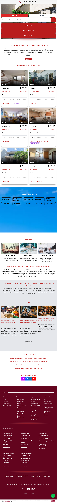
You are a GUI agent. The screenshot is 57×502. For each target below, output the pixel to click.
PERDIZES (32, 88)
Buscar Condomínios (28, 30)
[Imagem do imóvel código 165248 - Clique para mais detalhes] (42, 156)
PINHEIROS (33, 126)
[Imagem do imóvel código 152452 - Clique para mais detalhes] (42, 116)
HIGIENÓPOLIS (6, 126)
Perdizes (6, 204)
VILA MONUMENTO (7, 166)
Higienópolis (28, 199)
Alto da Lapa (6, 199)
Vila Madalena (39, 204)
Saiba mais (28, 59)
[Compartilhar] (20, 88)
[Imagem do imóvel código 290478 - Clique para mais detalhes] (14, 116)
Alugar (42, 15)
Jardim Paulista (48, 199)
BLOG (4, 399)
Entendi (53, 500)
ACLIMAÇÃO (33, 166)
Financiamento (35, 403)
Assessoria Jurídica (36, 405)
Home (4, 397)
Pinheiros (17, 204)
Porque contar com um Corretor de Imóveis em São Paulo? (27, 361)
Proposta (33, 408)
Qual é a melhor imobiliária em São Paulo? (27, 368)
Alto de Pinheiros (16, 199)
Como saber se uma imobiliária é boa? (27, 365)
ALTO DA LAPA (6, 88)
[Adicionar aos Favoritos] (26, 88)
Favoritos (19, 408)
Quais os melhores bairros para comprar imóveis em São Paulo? (28, 358)
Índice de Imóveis (21, 414)
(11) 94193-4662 (26, 455)
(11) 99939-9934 (26, 436)
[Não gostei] (23, 88)
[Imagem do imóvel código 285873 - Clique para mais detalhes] (14, 156)
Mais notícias (28, 341)
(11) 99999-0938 (8, 436)
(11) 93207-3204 (8, 455)
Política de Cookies (7, 501)
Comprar (14, 15)
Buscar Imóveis (29, 25)
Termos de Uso (7, 405)
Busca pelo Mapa (28, 35)
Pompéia (28, 204)
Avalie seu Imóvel (21, 405)
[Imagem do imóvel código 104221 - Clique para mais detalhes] (42, 78)
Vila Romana (51, 204)
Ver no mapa (6, 447)
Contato (46, 415)
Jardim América (39, 199)
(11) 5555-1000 (44, 436)
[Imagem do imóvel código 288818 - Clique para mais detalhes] (14, 78)
